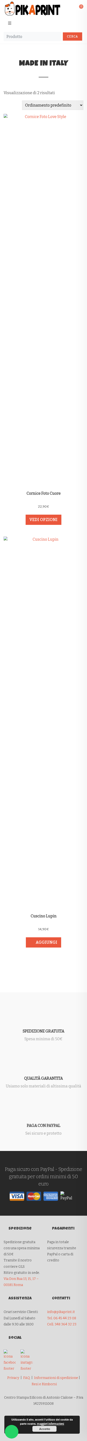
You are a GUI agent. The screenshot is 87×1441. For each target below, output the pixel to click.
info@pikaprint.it (61, 1312)
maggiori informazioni (50, 1423)
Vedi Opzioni (43, 519)
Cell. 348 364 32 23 (61, 1324)
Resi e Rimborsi (44, 1384)
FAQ (26, 1378)
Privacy (13, 1378)
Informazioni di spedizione (56, 1378)
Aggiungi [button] (46, 942)
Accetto (44, 1429)
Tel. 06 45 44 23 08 (61, 1318)
